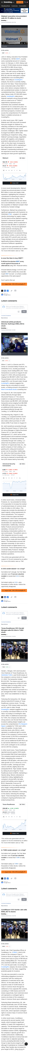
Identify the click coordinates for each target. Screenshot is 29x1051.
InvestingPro (18, 79)
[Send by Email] (15, 291)
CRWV (15, 952)
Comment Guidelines (6, 315)
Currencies (15, 6)
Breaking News (6, 6)
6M (11, 170)
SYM (9, 214)
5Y (16, 170)
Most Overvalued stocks (9, 389)
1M (9, 170)
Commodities (22, 6)
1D (3, 170)
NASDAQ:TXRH (7, 675)
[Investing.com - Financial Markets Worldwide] (9, 2)
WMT (18, 59)
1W (6, 170)
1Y (14, 170)
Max (20, 170)
